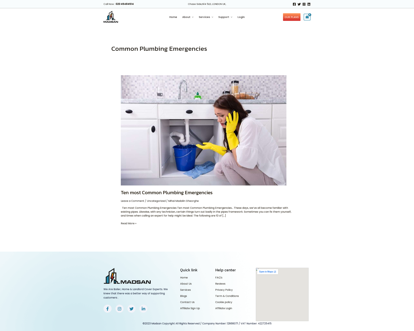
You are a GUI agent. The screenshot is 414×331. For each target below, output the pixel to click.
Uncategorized (156, 201)
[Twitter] (299, 4)
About (186, 17)
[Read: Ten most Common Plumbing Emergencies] (203, 130)
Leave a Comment (132, 201)
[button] (192, 17)
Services (204, 17)
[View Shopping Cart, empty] (307, 17)
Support (223, 17)
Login (241, 17)
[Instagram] (304, 4)
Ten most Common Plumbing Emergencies (167, 192)
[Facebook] (294, 4)
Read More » (128, 223)
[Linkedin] (308, 4)
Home (173, 17)
